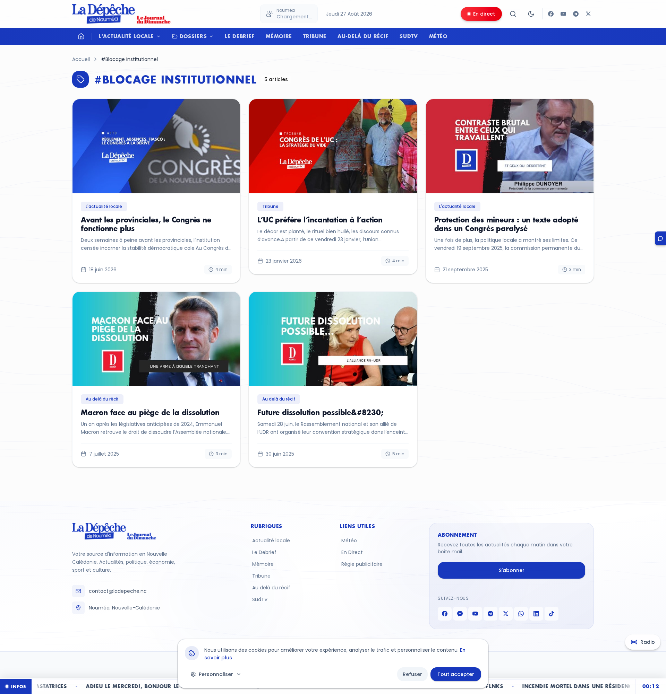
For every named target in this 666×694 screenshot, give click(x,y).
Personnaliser (216, 674)
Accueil (81, 59)
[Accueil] (81, 36)
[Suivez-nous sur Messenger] (460, 614)
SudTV (409, 36)
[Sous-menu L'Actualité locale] (160, 36)
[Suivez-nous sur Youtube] (563, 13)
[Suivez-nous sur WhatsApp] (521, 614)
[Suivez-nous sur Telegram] (575, 13)
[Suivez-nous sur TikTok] (551, 614)
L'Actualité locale (126, 36)
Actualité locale (271, 540)
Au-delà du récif (363, 36)
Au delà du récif (271, 587)
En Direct (352, 552)
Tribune (314, 36)
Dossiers (193, 36)
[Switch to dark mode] (531, 14)
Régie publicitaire (362, 564)
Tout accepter (455, 674)
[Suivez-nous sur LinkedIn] (536, 614)
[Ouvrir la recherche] (513, 14)
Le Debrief (240, 36)
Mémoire (279, 36)
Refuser (412, 674)
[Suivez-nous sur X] (588, 13)
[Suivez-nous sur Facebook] (550, 13)
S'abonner (511, 570)
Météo (438, 36)
